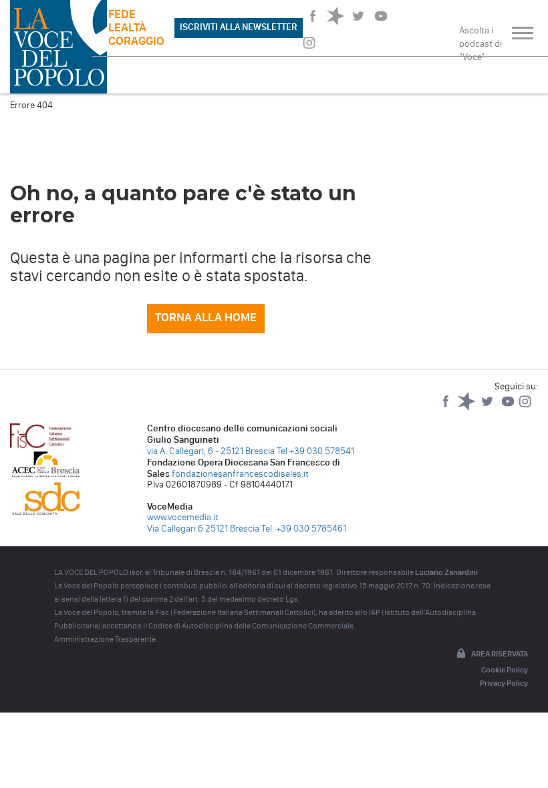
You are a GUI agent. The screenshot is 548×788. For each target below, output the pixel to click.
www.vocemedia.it (183, 517)
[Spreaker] (467, 407)
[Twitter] (488, 407)
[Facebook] (446, 407)
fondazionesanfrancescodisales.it (240, 473)
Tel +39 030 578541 (315, 451)
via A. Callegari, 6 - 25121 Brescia (211, 451)
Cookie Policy (504, 669)
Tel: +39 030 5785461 (303, 528)
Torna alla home (206, 317)
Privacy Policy (504, 683)
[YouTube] (509, 407)
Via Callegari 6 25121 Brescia (203, 528)
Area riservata (499, 653)
